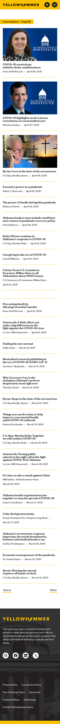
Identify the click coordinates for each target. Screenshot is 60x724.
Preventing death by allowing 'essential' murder (20, 305)
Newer (7, 590)
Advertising (30, 699)
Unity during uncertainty (18, 513)
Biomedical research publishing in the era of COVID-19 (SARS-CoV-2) (25, 360)
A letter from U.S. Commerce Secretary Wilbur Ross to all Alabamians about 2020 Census (23, 272)
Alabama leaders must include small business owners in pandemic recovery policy (29, 219)
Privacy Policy (10, 684)
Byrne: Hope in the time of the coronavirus (30, 398)
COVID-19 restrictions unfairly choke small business (22, 66)
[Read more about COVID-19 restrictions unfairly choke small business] (30, 44)
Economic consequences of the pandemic (29, 555)
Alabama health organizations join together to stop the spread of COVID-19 (28, 497)
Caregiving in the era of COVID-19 (24, 254)
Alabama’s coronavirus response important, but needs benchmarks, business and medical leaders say (25, 536)
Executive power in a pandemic (22, 186)
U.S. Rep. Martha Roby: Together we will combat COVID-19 (23, 437)
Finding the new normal (18, 343)
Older (53, 590)
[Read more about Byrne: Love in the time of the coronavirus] (30, 151)
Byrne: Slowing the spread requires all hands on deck (19, 572)
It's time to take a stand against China (26, 475)
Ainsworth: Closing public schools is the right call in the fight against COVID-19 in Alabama (24, 456)
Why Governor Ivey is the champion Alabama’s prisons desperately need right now (21, 380)
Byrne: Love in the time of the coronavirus (29, 171)
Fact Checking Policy (14, 692)
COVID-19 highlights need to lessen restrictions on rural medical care (25, 119)
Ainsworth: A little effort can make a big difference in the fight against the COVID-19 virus (23, 325)
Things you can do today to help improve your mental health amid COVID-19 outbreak (23, 417)
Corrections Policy (31, 684)
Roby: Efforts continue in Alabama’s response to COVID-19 (24, 237)
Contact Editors (11, 699)
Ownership (34, 692)
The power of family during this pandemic (29, 202)
